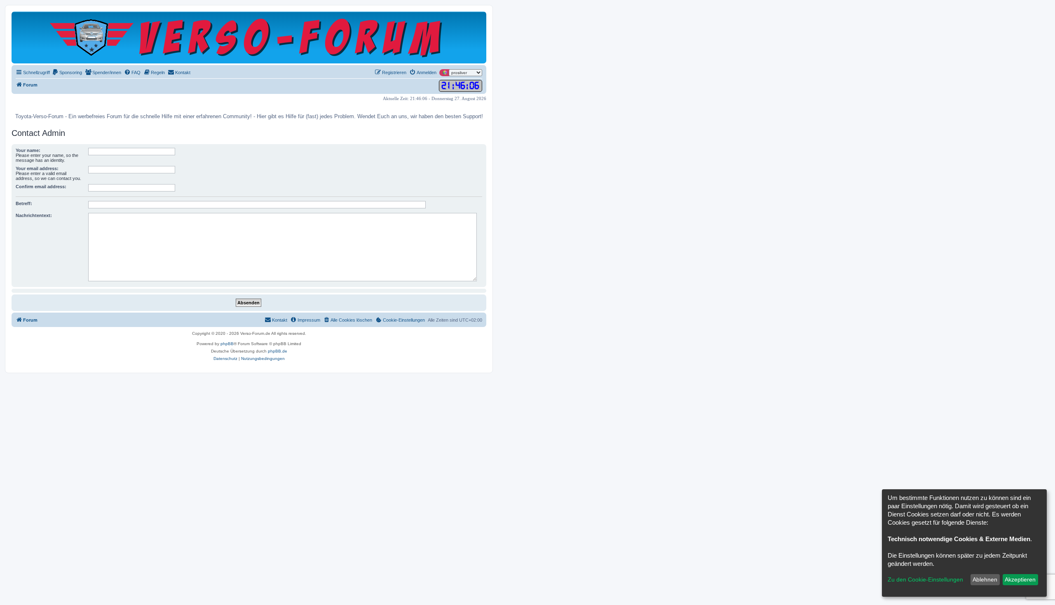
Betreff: (24, 203)
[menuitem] (67, 72)
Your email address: (37, 168)
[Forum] (249, 37)
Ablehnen (985, 579)
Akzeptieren (1020, 579)
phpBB (227, 343)
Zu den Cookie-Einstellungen (925, 579)
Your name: (28, 150)
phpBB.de (277, 351)
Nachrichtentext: (34, 215)
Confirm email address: (41, 186)
